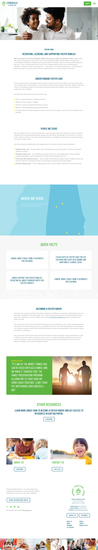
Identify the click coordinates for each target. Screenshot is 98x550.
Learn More (49, 419)
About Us (69, 521)
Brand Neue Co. (27, 510)
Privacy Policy (83, 525)
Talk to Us (57, 469)
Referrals (84, 515)
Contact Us (72, 515)
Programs (69, 525)
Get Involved (70, 527)
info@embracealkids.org (81, 510)
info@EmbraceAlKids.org (57, 317)
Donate (87, 3)
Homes (68, 523)
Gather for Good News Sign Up (18, 500)
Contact (81, 523)
